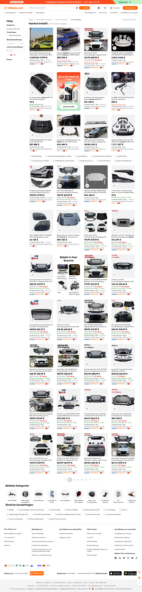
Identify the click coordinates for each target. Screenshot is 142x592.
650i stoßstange (37, 156)
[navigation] (15, 249)
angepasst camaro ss (86, 161)
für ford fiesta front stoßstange (102, 156)
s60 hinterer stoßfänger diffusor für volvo (69, 514)
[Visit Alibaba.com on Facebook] (115, 558)
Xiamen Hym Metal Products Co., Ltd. (41, 62)
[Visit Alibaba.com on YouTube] (132, 558)
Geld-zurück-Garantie (39, 537)
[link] (139, 572)
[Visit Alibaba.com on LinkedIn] (120, 558)
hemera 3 (124, 510)
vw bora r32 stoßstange (16, 519)
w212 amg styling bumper (36, 519)
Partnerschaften (119, 549)
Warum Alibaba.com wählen (13, 533)
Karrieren (7, 545)
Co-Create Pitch (9, 537)
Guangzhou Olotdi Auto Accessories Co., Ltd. (123, 108)
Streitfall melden (92, 541)
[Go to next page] (99, 480)
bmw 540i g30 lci (82, 156)
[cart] (105, 8)
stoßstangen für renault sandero (64, 161)
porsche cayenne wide (93, 514)
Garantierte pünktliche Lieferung (42, 541)
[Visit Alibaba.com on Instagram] (128, 558)
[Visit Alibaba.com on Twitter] (124, 558)
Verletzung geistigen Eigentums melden (97, 550)
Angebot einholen (65, 537)
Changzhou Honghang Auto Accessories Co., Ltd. (41, 199)
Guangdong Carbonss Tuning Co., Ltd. (96, 149)
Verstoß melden (92, 555)
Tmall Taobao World (59, 582)
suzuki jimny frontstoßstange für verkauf (59, 156)
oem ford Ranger (110, 510)
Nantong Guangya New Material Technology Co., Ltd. (41, 149)
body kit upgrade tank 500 (91, 510)
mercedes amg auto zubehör (40, 161)
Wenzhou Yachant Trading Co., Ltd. (68, 63)
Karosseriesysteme (61, 19)
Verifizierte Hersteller (66, 533)
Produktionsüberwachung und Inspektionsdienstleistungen (41, 550)
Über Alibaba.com (10, 529)
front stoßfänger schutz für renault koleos (32, 510)
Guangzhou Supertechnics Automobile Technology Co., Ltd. (123, 149)
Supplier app (61, 573)
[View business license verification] (90, 589)
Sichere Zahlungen (38, 533)
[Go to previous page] (65, 480)
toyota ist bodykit (55, 510)
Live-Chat (90, 537)
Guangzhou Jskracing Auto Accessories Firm (123, 62)
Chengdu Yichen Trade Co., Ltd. (94, 65)
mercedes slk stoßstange (113, 514)
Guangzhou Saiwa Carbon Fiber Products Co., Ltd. (96, 106)
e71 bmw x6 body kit (104, 161)
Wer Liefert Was (101, 582)
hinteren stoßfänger (72, 510)
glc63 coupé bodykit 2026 (123, 161)
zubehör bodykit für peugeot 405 (18, 514)
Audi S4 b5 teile (122, 156)
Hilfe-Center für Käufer (94, 533)
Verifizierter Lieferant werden (123, 545)
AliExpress (39, 582)
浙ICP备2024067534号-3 (124, 589)
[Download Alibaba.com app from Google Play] (131, 573)
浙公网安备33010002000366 (105, 589)
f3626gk (11, 510)
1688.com (48, 582)
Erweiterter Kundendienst (40, 545)
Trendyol (91, 582)
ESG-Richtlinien (9, 541)
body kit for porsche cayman (58, 519)
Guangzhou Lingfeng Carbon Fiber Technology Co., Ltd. (68, 149)
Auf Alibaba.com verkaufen (123, 533)
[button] (77, 8)
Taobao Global (77, 582)
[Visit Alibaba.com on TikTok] (136, 558)
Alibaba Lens (8, 573)
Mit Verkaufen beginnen (122, 537)
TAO (85, 582)
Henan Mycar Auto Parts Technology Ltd (41, 108)
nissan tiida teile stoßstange (42, 514)
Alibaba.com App (101, 573)
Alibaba (31, 19)
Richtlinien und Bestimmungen (42, 555)
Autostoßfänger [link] (76, 19)
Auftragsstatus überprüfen (123, 541)
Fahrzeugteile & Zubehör (44, 19)
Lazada (69, 582)
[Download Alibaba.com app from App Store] (115, 573)
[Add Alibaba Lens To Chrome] (37, 573)
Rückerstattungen (93, 545)
